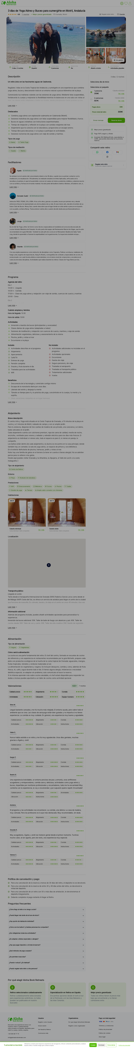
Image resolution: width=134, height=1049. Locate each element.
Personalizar (111, 1045)
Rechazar (101, 1045)
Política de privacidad (124, 1045)
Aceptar (93, 1045)
